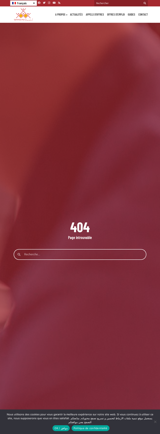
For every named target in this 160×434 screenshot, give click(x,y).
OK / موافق (61, 428)
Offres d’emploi (116, 14)
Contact (143, 14)
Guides (131, 14)
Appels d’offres (95, 14)
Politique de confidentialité (91, 428)
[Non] (155, 422)
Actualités (76, 14)
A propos (60, 14)
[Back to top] (143, 421)
